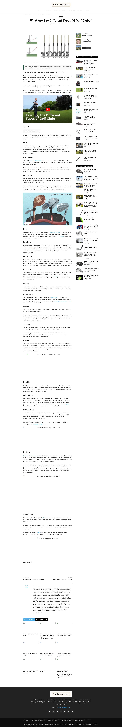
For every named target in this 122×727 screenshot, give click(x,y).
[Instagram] (37, 613)
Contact (86, 11)
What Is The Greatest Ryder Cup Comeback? (33, 579)
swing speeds (65, 404)
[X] (57, 27)
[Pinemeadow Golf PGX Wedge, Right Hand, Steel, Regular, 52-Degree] (64, 627)
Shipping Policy (26, 720)
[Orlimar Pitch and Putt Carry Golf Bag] (78, 159)
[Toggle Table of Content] (37, 131)
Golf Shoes (77, 720)
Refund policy (89, 718)
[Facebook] (54, 27)
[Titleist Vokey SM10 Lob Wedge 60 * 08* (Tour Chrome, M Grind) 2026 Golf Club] (64, 647)
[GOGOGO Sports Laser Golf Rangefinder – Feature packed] (78, 138)
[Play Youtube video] (47, 109)
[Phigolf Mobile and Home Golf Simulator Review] (79, 76)
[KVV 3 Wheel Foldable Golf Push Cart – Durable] (78, 131)
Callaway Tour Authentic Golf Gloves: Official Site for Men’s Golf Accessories (91, 97)
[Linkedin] (39, 613)
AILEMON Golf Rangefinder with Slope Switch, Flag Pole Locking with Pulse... (91, 263)
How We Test (59, 718)
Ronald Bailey (85, 40)
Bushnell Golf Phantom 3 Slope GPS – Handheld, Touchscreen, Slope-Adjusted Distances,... (91, 226)
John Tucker (53, 24)
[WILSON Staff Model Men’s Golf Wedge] (31, 647)
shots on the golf (38, 424)
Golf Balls (57, 11)
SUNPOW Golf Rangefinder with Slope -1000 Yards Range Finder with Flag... (91, 277)
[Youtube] (72, 711)
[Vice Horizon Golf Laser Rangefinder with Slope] (79, 219)
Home (38, 11)
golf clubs (44, 518)
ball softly (55, 276)
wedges (62, 236)
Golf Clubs (65, 11)
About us (79, 11)
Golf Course (71, 720)
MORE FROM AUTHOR (41, 619)
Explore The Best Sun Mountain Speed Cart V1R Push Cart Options (91, 152)
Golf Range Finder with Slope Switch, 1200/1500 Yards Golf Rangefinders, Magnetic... (91, 178)
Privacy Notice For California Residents (70, 718)
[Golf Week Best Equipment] (61, 4)
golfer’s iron (54, 297)
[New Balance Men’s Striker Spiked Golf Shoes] (79, 123)
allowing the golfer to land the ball (62, 301)
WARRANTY (42, 720)
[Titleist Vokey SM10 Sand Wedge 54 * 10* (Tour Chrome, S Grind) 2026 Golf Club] (31, 663)
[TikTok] (64, 711)
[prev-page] (24, 680)
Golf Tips (72, 11)
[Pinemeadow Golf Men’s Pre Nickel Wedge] (31, 627)
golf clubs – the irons (55, 232)
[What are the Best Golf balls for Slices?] (78, 104)
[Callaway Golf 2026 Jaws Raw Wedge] (48, 663)
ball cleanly (32, 249)
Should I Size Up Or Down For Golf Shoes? (62, 579)
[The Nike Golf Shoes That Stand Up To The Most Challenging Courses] (79, 68)
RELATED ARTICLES (29, 619)
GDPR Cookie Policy (51, 718)
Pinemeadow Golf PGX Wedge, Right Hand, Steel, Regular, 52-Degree (91, 212)
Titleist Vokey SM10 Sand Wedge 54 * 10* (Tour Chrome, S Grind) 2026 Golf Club (30, 672)
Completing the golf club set (30, 455)
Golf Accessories (47, 11)
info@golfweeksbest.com (64, 707)
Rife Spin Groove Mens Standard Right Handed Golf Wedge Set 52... (90, 197)
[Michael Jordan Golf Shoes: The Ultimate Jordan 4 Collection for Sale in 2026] (79, 61)
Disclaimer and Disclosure (41, 718)
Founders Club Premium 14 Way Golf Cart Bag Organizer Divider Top (91, 83)
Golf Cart (61, 720)
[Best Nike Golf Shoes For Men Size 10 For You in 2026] (78, 112)
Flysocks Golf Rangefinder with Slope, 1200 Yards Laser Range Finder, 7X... (91, 240)
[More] (67, 27)
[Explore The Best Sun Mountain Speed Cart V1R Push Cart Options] (79, 152)
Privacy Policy (82, 718)
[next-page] (26, 680)
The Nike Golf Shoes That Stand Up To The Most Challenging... (90, 69)
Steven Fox (84, 46)
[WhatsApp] (64, 27)
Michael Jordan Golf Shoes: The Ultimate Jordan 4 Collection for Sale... (90, 62)
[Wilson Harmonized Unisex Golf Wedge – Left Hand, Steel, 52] (48, 647)
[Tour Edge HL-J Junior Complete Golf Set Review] (78, 118)
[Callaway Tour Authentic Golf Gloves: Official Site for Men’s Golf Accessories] (78, 97)
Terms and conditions (34, 720)
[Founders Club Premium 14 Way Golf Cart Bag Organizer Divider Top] (78, 83)
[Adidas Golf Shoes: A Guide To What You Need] (79, 90)
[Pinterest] (61, 27)
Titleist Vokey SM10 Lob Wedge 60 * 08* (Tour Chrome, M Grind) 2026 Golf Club (64, 655)
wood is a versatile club (35, 160)
